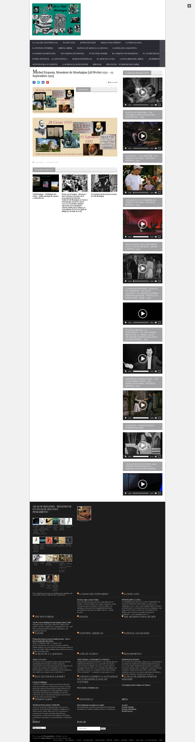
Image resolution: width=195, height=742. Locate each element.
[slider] (141, 104)
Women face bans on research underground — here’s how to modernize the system (51, 640)
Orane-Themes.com (64, 738)
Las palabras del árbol (132, 59)
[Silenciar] (156, 105)
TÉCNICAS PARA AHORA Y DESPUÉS (46, 705)
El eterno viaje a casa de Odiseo (88, 600)
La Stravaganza (134, 42)
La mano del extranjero (93, 593)
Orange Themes (46, 738)
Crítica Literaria (100, 740)
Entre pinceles (88, 42)
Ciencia (78, 740)
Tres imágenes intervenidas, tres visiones (136, 685)
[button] (142, 92)
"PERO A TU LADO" (39, 660)
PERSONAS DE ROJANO (130, 660)
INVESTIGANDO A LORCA (131, 600)
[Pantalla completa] (159, 105)
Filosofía (109, 740)
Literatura (124, 740)
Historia (116, 740)
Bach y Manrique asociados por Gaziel (90, 705)
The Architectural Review (140, 616)
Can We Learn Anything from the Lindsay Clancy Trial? (52, 622)
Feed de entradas (128, 707)
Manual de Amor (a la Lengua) (92, 48)
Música (131, 740)
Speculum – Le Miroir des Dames (122, 64)
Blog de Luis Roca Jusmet (50, 676)
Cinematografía (88, 740)
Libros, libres (65, 48)
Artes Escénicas (58, 740)
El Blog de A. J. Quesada (49, 653)
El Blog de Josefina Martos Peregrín (139, 678)
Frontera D (86, 699)
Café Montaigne (51, 162)
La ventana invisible (42, 48)
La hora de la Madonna (125, 48)
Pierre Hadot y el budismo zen (87, 688)
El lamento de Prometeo (125, 53)
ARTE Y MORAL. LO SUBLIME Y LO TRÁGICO (93, 660)
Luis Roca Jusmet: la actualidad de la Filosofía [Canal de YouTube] (97, 679)
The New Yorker (44, 616)
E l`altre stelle (151, 53)
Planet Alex (69, 42)
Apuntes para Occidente (44, 64)
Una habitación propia (72, 53)
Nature (39, 633)
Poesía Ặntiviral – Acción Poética (49, 59)
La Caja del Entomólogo (45, 42)
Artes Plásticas (69, 740)
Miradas (97, 64)
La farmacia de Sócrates (75, 64)
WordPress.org (127, 711)
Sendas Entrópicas (82, 59)
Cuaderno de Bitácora (44, 53)
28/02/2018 (113, 82)
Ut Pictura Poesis (98, 53)
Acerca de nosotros (151, 740)
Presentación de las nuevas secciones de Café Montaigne (104, 195)
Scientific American (91, 633)
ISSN (160, 740)
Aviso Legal (139, 740)
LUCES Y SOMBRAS (40, 682)
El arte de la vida (106, 59)
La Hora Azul (131, 593)
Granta (83, 616)
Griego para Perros (111, 42)
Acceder (125, 705)
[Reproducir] (126, 105)
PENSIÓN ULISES (43, 699)
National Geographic (137, 633)
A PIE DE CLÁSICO (88, 653)
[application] (142, 92)
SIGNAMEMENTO (133, 653)
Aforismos (154, 59)
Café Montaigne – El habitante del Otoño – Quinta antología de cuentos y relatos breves (45, 196)
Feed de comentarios (129, 709)
